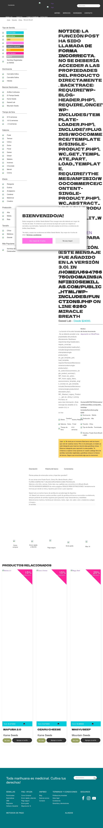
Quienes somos (44, 798)
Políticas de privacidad (60, 795)
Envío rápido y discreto (28, 798)
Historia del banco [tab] (51, 469)
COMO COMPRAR (32, 17)
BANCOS (19, 17)
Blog (40, 795)
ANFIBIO (57, 13)
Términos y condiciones (33, 235)
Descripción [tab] (33, 469)
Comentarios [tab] (68, 469)
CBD (7, 801)
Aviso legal (56, 798)
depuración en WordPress (90, 334)
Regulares (9, 803)
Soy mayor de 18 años (37, 241)
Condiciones (56, 801)
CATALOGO (44, 17)
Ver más (7, 740)
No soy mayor (68, 241)
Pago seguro (25, 801)
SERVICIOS (66, 13)
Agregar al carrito (22, 740)
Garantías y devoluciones (61, 803)
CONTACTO (88, 13)
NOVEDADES (77, 13)
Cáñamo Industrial (12, 806)
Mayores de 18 (26, 806)
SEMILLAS (9, 17)
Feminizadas (10, 795)
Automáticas (10, 798)
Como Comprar (26, 795)
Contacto (42, 801)
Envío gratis (25, 803)
